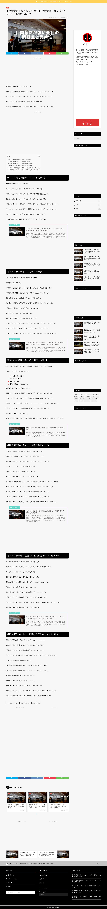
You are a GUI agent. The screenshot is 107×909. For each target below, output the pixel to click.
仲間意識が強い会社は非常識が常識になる (21, 165)
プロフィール (10, 882)
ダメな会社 (9, 703)
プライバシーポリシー (12, 878)
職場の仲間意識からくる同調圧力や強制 (20, 163)
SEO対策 (88, 201)
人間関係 (16, 703)
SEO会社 (80, 394)
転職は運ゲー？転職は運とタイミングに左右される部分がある (86, 897)
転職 (39, 703)
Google (75, 394)
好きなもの (85, 398)
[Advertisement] (37, 71)
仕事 (8, 7)
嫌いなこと (28, 703)
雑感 (88, 208)
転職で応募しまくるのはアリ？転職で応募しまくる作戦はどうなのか (86, 875)
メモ (97, 396)
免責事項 (8, 886)
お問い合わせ (10, 875)
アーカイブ (42, 892)
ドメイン (93, 396)
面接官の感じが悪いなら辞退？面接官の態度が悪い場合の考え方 (86, 881)
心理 (34, 703)
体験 (22, 703)
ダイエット (81, 396)
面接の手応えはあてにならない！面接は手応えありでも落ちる (86, 886)
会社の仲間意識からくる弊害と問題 (19, 161)
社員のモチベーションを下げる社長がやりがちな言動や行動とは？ (86, 891)
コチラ (90, 62)
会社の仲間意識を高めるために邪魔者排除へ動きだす (24, 168)
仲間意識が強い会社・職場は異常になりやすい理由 (23, 170)
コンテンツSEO (95, 394)
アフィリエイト (87, 394)
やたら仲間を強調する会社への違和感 (19, 159)
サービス (76, 396)
